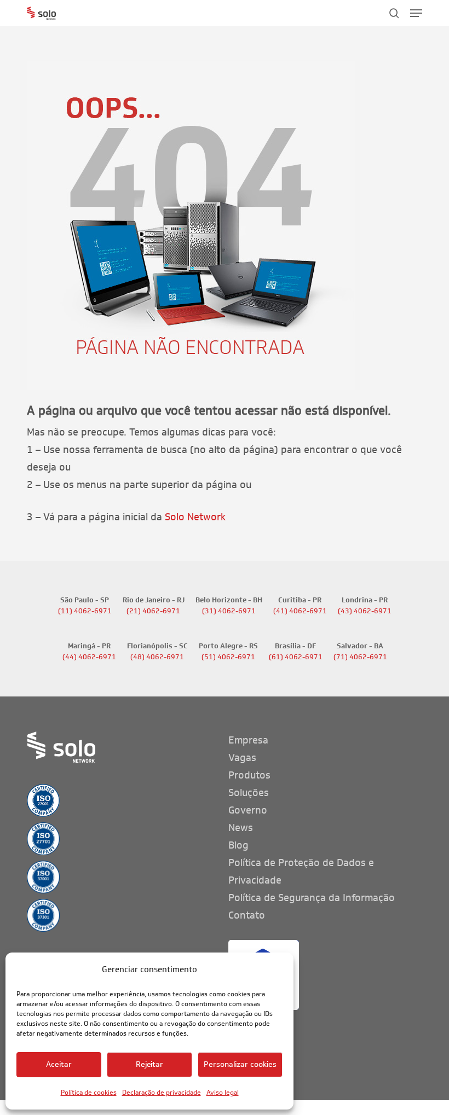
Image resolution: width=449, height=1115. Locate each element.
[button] (416, 13)
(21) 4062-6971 (153, 611)
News (240, 828)
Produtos (249, 775)
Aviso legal (222, 1092)
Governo (247, 810)
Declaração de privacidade (161, 1092)
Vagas (242, 758)
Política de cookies (89, 1092)
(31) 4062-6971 (229, 611)
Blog (238, 845)
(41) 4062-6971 (300, 611)
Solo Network (195, 517)
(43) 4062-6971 (365, 611)
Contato (246, 915)
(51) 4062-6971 (228, 657)
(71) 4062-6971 (360, 657)
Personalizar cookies (240, 1064)
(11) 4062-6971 (85, 611)
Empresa (248, 740)
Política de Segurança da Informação (311, 898)
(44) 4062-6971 (89, 657)
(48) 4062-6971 (157, 657)
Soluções (248, 793)
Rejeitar (150, 1064)
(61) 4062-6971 (296, 657)
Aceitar (59, 1064)
